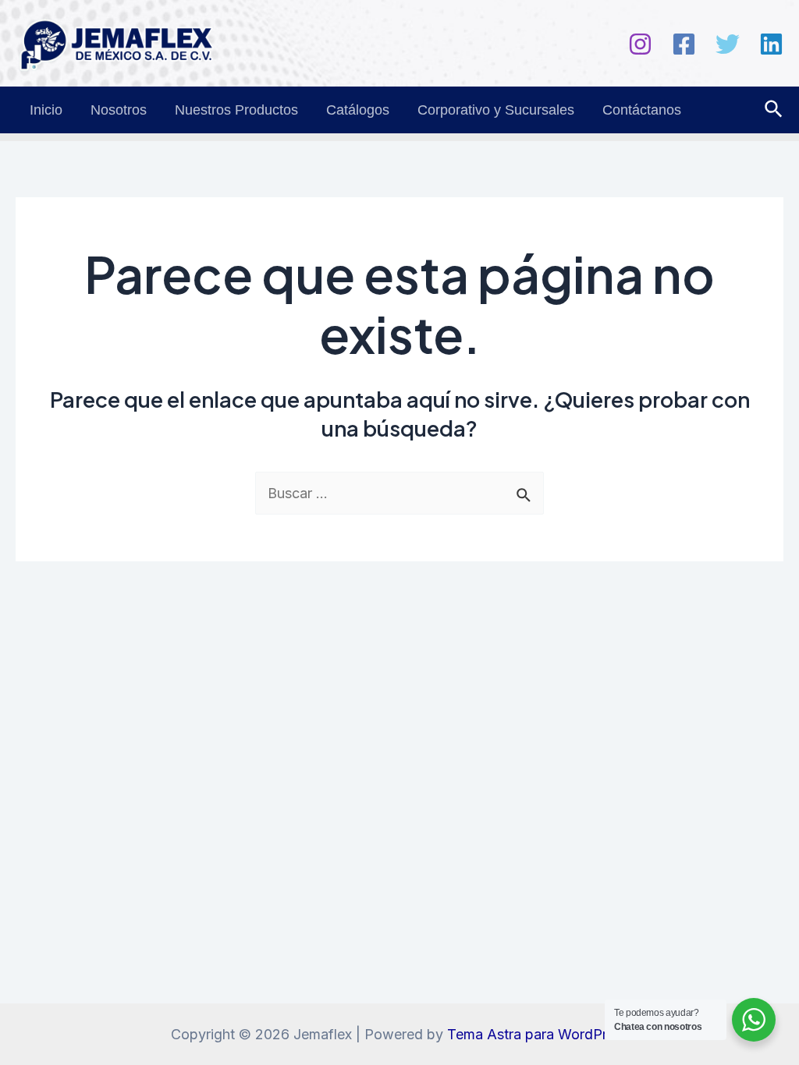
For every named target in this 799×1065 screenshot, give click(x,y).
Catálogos (357, 110)
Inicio (46, 110)
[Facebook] (684, 44)
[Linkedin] (771, 44)
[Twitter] (728, 44)
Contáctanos (641, 110)
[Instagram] (640, 44)
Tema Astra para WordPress (538, 1034)
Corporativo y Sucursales (495, 110)
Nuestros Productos (236, 110)
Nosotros (119, 110)
